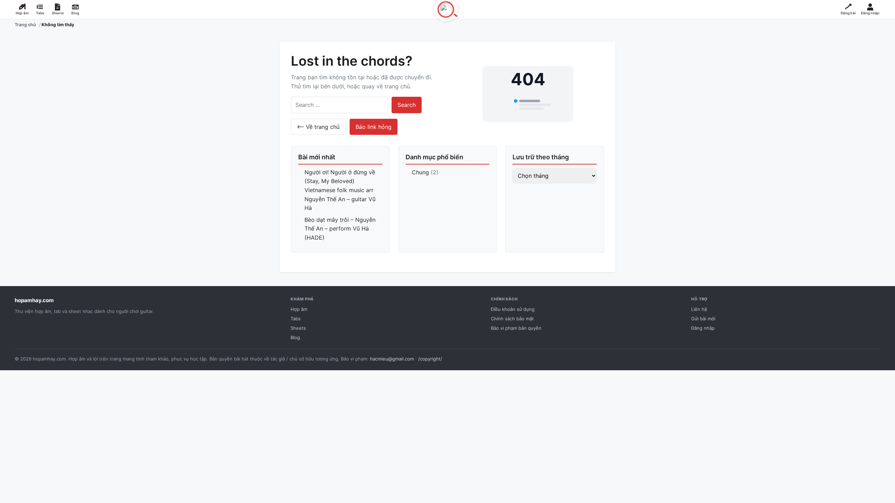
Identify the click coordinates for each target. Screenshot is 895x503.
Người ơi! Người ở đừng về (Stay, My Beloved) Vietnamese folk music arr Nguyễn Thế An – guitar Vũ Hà (340, 190)
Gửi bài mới (703, 318)
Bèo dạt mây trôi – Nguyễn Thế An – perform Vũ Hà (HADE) (340, 228)
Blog (295, 337)
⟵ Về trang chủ (318, 126)
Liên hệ (699, 309)
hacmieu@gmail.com (392, 359)
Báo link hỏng (374, 126)
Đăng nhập (703, 328)
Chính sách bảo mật (512, 318)
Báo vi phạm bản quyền (516, 328)
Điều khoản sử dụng (513, 309)
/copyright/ (430, 359)
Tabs (296, 318)
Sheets (298, 328)
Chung (420, 172)
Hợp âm (299, 309)
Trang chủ (25, 24)
